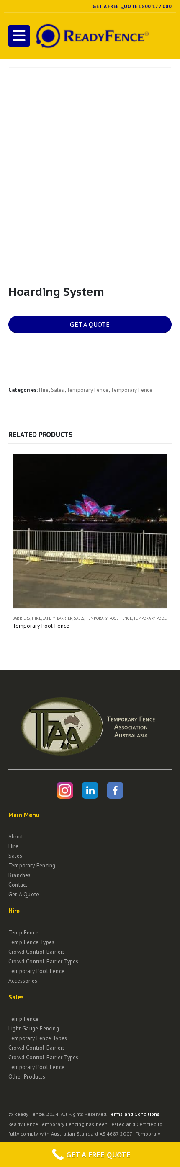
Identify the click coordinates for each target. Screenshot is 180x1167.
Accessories (22, 980)
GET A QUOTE (90, 324)
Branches (19, 875)
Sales (57, 389)
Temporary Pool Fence (109, 618)
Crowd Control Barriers (36, 951)
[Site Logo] (91, 36)
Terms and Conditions (133, 1114)
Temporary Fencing (31, 865)
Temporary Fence (87, 389)
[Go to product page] (90, 531)
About (15, 836)
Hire (44, 389)
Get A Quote (23, 894)
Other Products (26, 1076)
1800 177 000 (155, 6)
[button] (19, 36)
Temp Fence (23, 932)
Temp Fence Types (31, 942)
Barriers (21, 618)
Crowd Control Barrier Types (43, 961)
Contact (17, 884)
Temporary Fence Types (37, 1038)
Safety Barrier (57, 618)
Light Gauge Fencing (33, 1028)
